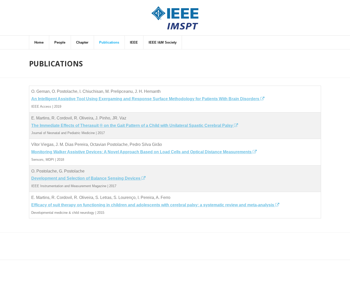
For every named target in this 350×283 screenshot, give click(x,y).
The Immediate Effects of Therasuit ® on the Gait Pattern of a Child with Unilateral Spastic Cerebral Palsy (132, 125)
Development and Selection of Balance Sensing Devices (86, 178)
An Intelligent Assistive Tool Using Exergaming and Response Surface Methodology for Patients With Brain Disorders (145, 99)
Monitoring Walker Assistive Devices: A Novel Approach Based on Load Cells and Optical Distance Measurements (142, 152)
